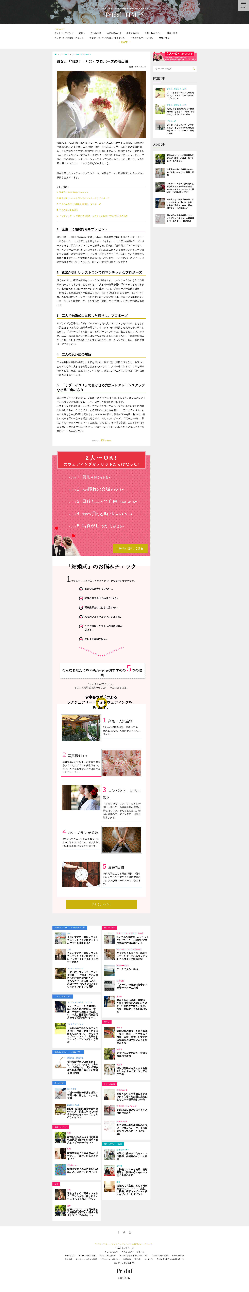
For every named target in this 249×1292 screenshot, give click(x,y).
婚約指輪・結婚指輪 (75, 1058)
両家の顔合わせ (114, 33)
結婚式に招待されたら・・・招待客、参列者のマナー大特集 (132, 1156)
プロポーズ (64, 55)
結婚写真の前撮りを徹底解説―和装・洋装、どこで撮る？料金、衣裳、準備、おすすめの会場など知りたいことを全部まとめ (132, 1037)
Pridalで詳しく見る (130, 548)
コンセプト (149, 1259)
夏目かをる (106, 440)
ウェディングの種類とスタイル (69, 38)
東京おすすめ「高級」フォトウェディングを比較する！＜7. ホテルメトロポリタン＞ (82, 1196)
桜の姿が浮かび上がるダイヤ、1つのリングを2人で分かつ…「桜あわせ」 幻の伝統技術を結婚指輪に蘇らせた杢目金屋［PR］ (83, 1067)
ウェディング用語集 (160, 1255)
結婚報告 (120, 981)
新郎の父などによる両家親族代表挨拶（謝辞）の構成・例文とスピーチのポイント (82, 1139)
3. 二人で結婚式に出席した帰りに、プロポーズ (79, 204)
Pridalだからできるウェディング (134, 1255)
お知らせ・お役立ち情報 (86, 1259)
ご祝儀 (119, 1166)
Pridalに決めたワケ (107, 1255)
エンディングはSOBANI (124, 1263)
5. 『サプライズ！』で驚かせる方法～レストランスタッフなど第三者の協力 (92, 216)
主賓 (118, 1182)
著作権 (137, 1259)
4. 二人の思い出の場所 (67, 210)
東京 (69, 933)
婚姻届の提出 (132, 33)
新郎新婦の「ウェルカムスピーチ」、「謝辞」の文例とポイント (82, 1156)
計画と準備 (172, 33)
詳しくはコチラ (101, 904)
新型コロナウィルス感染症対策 (129, 949)
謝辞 (69, 1133)
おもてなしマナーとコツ (142, 38)
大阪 (69, 949)
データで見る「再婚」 (128, 969)
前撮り (82, 33)
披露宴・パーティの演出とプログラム (107, 38)
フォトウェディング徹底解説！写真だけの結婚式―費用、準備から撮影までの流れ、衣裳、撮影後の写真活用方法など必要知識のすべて (82, 1012)
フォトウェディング (64, 33)
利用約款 (127, 1259)
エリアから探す (111, 1252)
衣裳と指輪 (164, 38)
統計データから (123, 966)
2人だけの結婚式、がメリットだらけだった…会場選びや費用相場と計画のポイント (133, 940)
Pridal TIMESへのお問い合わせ (170, 1259)
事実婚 (119, 997)
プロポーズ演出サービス (81, 55)
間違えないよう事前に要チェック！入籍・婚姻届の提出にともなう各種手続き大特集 (132, 1096)
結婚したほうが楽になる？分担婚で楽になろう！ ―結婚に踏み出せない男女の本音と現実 (181, 112)
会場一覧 (141, 1252)
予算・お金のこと (153, 33)
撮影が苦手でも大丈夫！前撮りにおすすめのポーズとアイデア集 (132, 1071)
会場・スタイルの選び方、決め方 (130, 933)
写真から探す (127, 1252)
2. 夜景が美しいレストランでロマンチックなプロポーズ (83, 198)
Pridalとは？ (70, 1255)
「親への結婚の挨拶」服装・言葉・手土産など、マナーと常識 (82, 1095)
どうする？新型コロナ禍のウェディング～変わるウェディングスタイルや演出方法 (132, 956)
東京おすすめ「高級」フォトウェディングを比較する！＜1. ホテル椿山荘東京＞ (82, 940)
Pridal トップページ (124, 1248)
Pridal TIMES (178, 1255)
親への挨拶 (95, 33)
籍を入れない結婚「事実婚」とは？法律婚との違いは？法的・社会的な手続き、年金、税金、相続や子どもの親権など (132, 1006)
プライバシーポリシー (110, 1259)
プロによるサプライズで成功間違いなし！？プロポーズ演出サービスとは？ (180, 95)
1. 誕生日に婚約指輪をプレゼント (72, 192)
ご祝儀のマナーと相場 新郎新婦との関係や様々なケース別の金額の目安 (132, 1172)
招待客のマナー (73, 1165)
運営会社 (68, 1259)
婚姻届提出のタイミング (126, 1106)
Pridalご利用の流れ (87, 1255)
